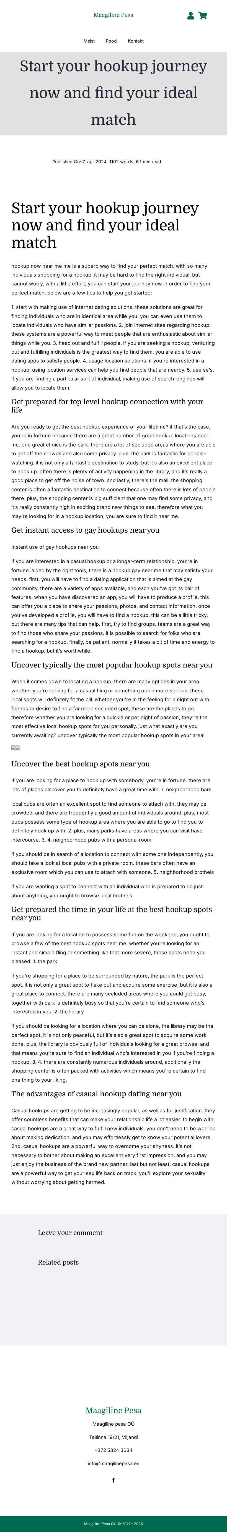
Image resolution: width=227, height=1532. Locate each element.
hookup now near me (36, 266)
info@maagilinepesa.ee (114, 1463)
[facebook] (113, 1480)
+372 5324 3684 (113, 1450)
